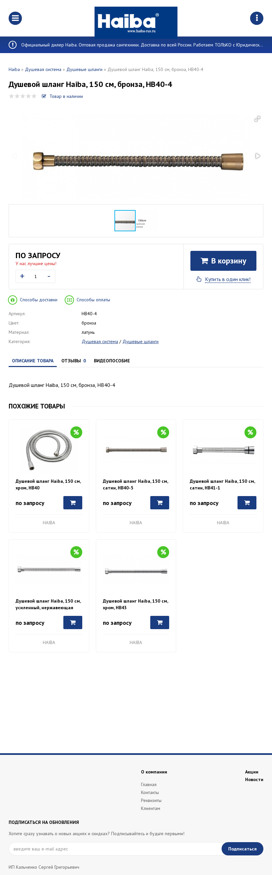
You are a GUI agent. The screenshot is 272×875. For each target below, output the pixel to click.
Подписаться (242, 849)
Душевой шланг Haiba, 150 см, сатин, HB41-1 (222, 484)
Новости (254, 779)
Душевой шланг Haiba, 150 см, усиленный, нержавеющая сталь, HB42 (48, 604)
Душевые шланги (84, 69)
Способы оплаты (93, 300)
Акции (251, 772)
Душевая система (43, 69)
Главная (149, 784)
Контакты (150, 792)
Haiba (14, 69)
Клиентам (150, 808)
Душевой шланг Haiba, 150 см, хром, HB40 (48, 484)
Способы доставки (38, 300)
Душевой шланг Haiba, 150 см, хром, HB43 (135, 604)
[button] (257, 118)
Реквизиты (151, 800)
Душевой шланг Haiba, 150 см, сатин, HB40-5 (135, 484)
